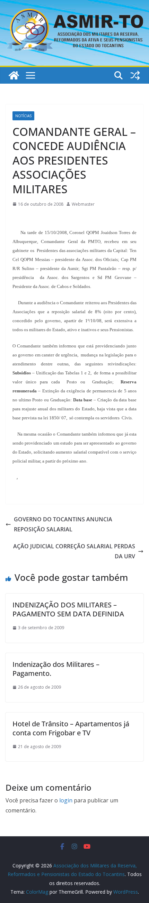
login (65, 800)
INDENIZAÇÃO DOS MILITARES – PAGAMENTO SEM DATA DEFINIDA (68, 609)
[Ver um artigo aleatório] (135, 75)
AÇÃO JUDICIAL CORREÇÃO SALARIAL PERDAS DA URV (74, 551)
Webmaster (83, 204)
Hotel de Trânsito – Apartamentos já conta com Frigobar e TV (70, 728)
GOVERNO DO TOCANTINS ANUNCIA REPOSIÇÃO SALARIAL (63, 524)
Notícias (23, 115)
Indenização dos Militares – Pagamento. (55, 669)
